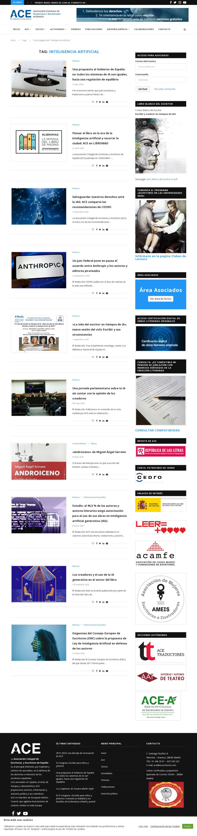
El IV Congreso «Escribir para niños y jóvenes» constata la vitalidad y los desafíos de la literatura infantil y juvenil (75, 798)
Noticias (75, 61)
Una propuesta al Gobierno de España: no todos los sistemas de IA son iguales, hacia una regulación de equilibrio (99, 74)
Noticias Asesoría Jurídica (95, 497)
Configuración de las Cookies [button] (165, 826)
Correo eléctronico (145, 61)
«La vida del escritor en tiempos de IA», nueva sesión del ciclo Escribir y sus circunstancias (99, 329)
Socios (40, 29)
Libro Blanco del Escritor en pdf (161, 179)
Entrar (143, 89)
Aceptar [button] (187, 826)
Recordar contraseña (164, 88)
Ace (27, 29)
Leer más (143, 826)
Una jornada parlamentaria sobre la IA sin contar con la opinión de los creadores (98, 393)
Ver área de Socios (160, 298)
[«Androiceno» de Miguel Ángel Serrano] (39, 461)
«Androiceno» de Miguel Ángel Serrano (99, 452)
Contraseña (141, 74)
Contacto (164, 29)
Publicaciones (93, 29)
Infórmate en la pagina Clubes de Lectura (160, 257)
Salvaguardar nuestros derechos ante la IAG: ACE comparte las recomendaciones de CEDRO (98, 202)
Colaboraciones (144, 29)
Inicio (16, 29)
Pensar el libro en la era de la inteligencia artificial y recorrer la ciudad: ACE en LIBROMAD (95, 138)
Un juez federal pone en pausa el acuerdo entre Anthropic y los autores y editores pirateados (99, 266)
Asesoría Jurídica (117, 29)
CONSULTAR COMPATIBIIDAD (157, 430)
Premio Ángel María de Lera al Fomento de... (61, 2)
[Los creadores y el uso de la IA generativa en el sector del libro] (39, 584)
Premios (76, 29)
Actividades (57, 29)
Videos (94, 444)
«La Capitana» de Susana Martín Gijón (75, 788)
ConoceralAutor (79, 444)
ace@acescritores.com (165, 765)
